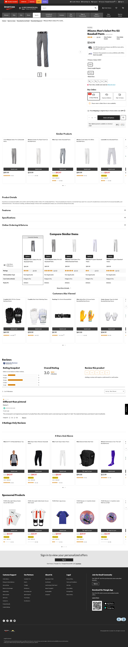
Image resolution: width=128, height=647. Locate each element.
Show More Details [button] (63, 288)
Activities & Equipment (49, 15)
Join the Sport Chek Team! (51, 585)
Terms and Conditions (72, 582)
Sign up (96, 583)
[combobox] (116, 391)
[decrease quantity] (89, 117)
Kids (21, 15)
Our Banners (27, 601)
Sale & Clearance (96, 15)
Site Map (68, 585)
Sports (36, 15)
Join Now (78, 563)
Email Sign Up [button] (86, 1)
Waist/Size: (91, 76)
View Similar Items (120, 37)
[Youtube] (14, 621)
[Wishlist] (116, 8)
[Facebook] (4, 621)
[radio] (90, 64)
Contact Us (5, 601)
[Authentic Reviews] (10, 363)
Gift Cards (5, 597)
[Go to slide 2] (46, 75)
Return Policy (70, 594)
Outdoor (61, 15)
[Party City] (45, 1)
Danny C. (6, 405)
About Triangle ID (49, 588)
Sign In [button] (122, 1)
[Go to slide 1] (40, 75)
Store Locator (6, 594)
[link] (94, 37)
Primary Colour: (93, 60)
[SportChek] (32, 1)
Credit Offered (76, 1)
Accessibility (69, 588)
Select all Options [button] (108, 117)
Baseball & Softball (23, 20)
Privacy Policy (70, 579)
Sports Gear (11, 20)
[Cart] (123, 8)
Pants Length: (92, 68)
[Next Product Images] (80, 52)
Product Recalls (6, 604)
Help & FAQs (6, 591)
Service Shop (6, 585)
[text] (13, 176)
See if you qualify (97, 54)
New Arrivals (109, 15)
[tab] (94, 96)
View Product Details (107, 37)
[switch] (5, 265)
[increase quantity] (95, 117)
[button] (96, 8)
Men (14, 15)
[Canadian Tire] (23, 1)
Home (4, 20)
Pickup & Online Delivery (8, 582)
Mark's (25, 582)
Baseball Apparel (36, 20)
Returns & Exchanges (8, 588)
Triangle (26, 585)
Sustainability (48, 591)
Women (6, 15)
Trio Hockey (27, 597)
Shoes (28, 15)
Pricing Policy (70, 591)
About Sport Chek (49, 579)
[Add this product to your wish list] (123, 117)
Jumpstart (47, 594)
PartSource (26, 588)
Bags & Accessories (82, 15)
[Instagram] (11, 621)
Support (95, 1)
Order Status (107, 8)
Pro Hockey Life (27, 591)
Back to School (120, 15)
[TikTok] (7, 621)
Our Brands (48, 582)
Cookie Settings (6, 607)
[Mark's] (39, 1)
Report (24, 417)
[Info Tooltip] (124, 111)
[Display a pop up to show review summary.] (15, 336)
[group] (61, 175)
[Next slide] (126, 146)
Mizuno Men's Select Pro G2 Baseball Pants (103, 32)
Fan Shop (71, 15)
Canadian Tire (27, 579)
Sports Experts (27, 594)
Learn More (95, 598)
